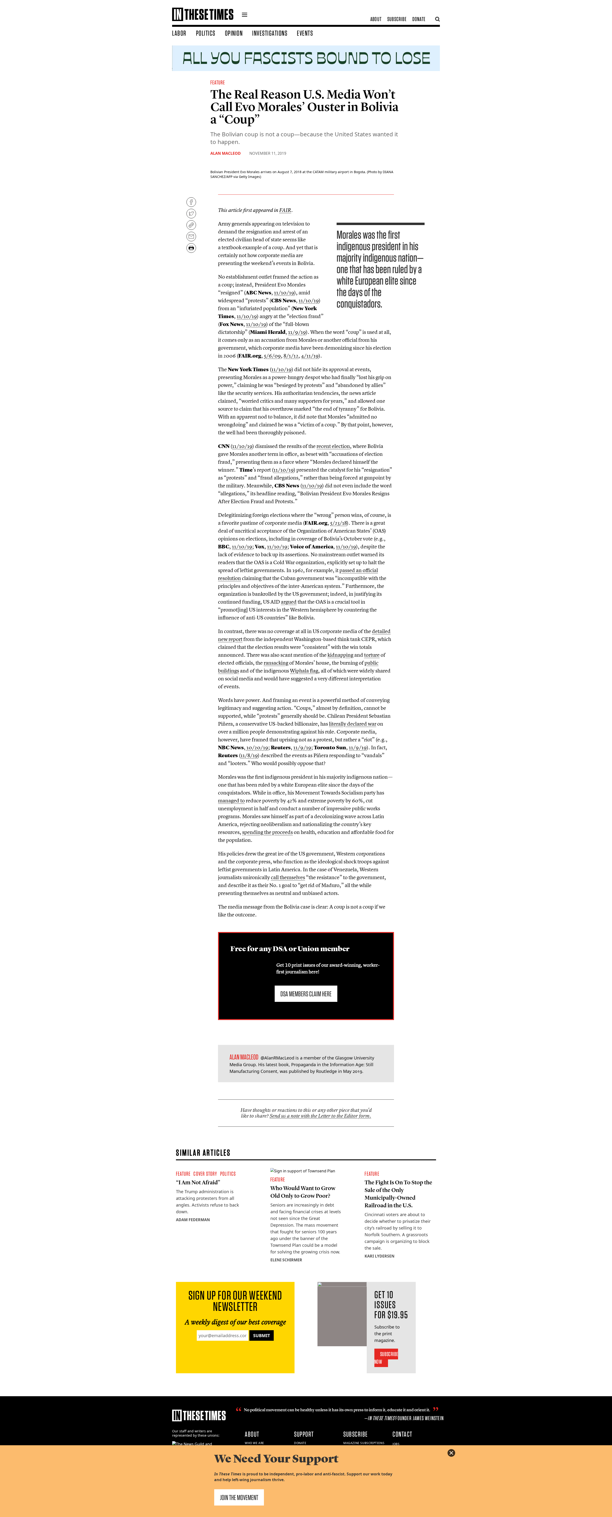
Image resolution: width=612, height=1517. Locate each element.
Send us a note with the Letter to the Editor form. (320, 1116)
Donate (419, 19)
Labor (179, 33)
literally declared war (352, 723)
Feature (217, 82)
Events (305, 33)
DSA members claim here (306, 993)
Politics (205, 33)
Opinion (234, 33)
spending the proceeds (267, 832)
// (284, 292)
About (376, 19)
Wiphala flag (304, 670)
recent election (333, 446)
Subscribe (397, 19)
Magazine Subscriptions (363, 1443)
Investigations (269, 33)
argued (289, 601)
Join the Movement (239, 1497)
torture (372, 654)
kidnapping (340, 654)
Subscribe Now (386, 1358)
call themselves (288, 877)
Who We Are (254, 1443)
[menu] (244, 15)
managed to (231, 800)
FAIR (285, 210)
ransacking (276, 662)
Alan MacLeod (225, 153)
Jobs (396, 1444)
